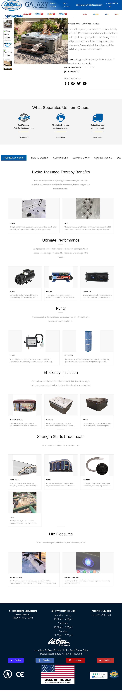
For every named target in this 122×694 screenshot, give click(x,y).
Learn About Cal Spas (43, 650)
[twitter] (79, 83)
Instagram (78, 660)
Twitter (18, 660)
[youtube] (85, 83)
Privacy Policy (82, 650)
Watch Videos (53, 4)
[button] (85, 14)
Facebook (47, 660)
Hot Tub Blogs (68, 650)
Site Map (57, 650)
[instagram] (67, 83)
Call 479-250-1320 (112, 4)
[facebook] (73, 83)
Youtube (107, 660)
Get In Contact (66, 4)
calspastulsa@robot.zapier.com (89, 5)
